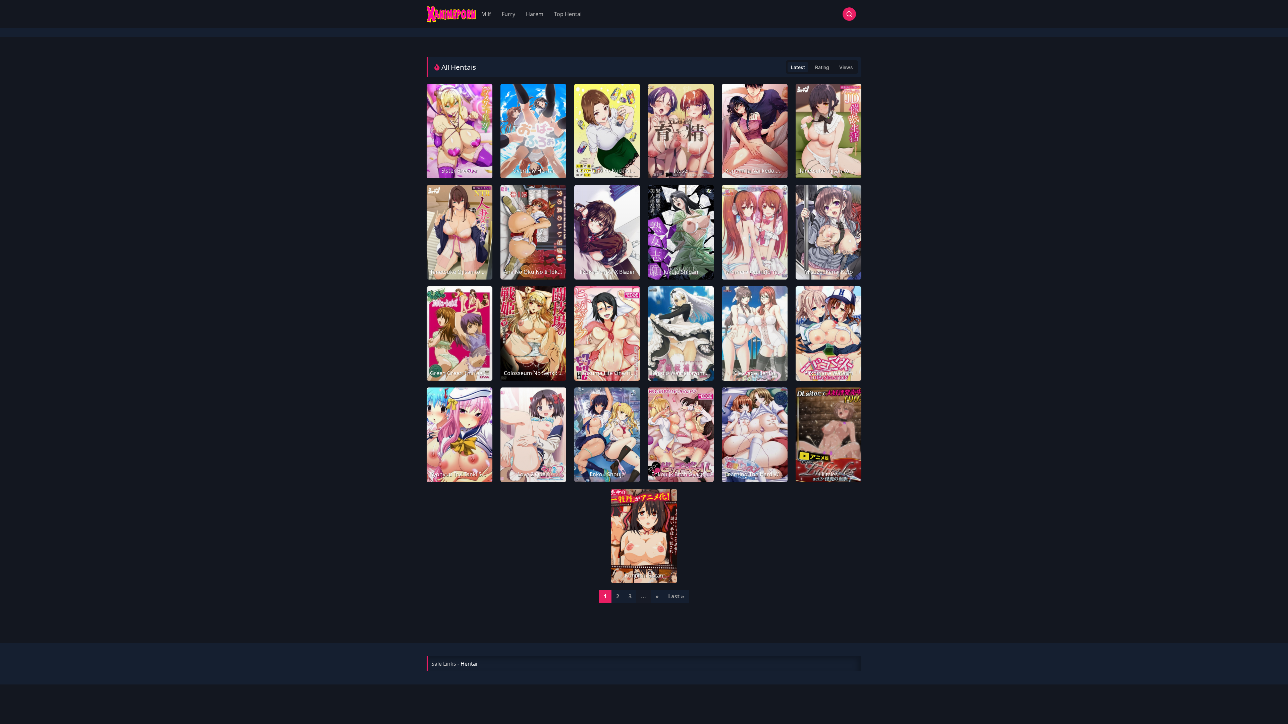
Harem (534, 14)
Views (846, 67)
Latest (798, 67)
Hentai (469, 663)
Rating (822, 67)
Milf (486, 14)
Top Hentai (568, 14)
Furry (508, 14)
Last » (676, 596)
